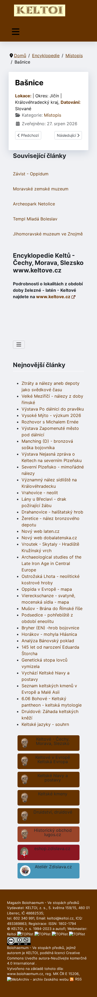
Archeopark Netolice (34, 203)
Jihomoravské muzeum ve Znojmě (48, 234)
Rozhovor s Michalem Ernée (50, 421)
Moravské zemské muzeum (40, 188)
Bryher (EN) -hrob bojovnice (50, 627)
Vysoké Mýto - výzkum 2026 (51, 415)
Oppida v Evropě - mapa (47, 589)
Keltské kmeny (52, 793)
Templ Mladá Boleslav (35, 218)
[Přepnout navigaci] (16, 31)
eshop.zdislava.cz (52, 848)
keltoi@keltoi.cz (60, 918)
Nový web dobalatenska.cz (49, 537)
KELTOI (32, 953)
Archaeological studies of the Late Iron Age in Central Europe (51, 563)
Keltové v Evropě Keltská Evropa (52, 759)
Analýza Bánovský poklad (48, 640)
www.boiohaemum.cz (25, 974)
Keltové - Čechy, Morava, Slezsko (53, 741)
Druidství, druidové (52, 812)
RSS (78, 979)
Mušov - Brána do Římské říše (52, 608)
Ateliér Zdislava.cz (53, 866)
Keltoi (11, 934)
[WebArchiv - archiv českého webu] (38, 979)
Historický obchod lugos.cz (53, 832)
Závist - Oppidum (30, 173)
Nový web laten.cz (41, 531)
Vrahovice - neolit (40, 492)
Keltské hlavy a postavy (52, 777)
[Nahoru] (87, 987)
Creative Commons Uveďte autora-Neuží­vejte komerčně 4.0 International (47, 958)
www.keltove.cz (53, 296)
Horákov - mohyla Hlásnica (49, 634)
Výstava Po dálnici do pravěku (53, 409)
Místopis (52, 115)
